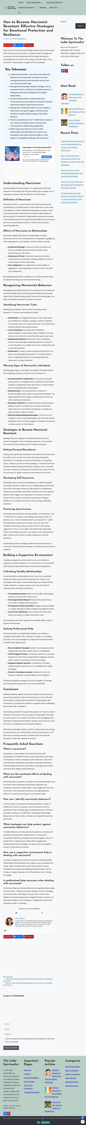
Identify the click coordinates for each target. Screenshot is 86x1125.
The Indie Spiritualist (32, 1092)
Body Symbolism (34, 2)
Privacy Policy (29, 1082)
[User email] (5, 931)
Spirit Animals (70, 1078)
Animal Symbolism (54, 2)
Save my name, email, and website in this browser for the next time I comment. (29, 1040)
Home (20, 2)
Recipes (43, 7)
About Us (53, 7)
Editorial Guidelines (31, 1078)
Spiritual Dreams (71, 1082)
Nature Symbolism (26, 7)
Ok (38, 1122)
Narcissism (9, 977)
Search (63, 21)
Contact (27, 1074)
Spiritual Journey (71, 1086)
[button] (19, 12)
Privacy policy (45, 1122)
